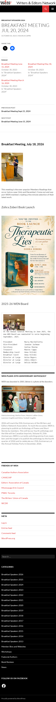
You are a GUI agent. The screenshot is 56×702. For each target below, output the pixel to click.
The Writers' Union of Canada (14, 498)
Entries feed (6, 528)
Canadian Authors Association (15, 472)
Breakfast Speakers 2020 (12, 605)
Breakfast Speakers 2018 (12, 615)
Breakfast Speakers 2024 (13, 20)
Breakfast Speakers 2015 (12, 631)
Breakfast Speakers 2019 (12, 610)
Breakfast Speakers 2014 (12, 636)
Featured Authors (9, 657)
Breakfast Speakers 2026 (12, 574)
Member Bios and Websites (13, 646)
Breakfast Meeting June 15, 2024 (16, 120)
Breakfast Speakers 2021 (12, 600)
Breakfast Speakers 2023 (12, 590)
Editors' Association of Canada (15, 482)
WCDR (4, 503)
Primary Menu (52, 8)
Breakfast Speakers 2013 (12, 641)
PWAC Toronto (8, 493)
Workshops (6, 651)
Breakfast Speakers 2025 (12, 579)
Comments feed (8, 533)
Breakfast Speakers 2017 (12, 621)
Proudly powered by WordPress (13, 698)
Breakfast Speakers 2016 (12, 626)
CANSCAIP (6, 477)
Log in (4, 523)
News (3, 667)
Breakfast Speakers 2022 (12, 595)
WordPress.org (8, 538)
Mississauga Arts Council (12, 488)
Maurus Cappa (24, 36)
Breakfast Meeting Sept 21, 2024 (15, 109)
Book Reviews (7, 662)
